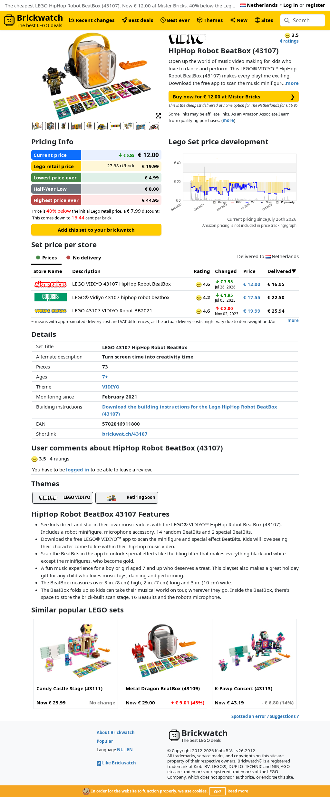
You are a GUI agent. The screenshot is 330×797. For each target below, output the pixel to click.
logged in (77, 469)
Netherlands (262, 5)
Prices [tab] (49, 257)
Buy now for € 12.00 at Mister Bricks (234, 96)
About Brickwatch (116, 732)
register (315, 5)
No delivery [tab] (87, 257)
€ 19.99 (251, 311)
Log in (290, 5)
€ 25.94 (276, 311)
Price (249, 271)
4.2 (206, 297)
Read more (238, 791)
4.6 (206, 284)
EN (130, 749)
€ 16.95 (276, 284)
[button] (158, 115)
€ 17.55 (251, 297)
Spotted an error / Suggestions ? (265, 716)
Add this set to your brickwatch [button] (96, 230)
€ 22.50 (276, 297)
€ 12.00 (251, 284)
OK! (217, 791)
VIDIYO (111, 386)
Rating (202, 271)
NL (120, 749)
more (292, 83)
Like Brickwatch (119, 763)
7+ (105, 376)
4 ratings (289, 41)
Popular (105, 741)
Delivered (279, 271)
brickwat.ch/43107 (125, 433)
